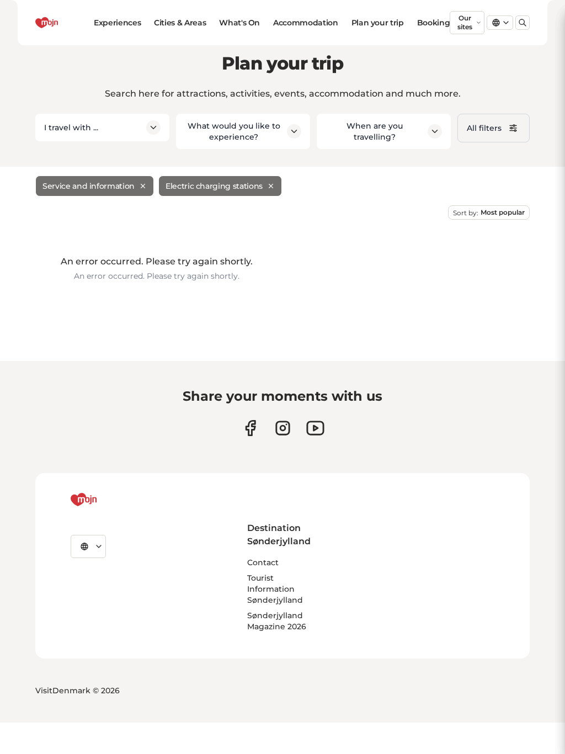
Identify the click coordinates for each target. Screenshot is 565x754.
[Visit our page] (282, 428)
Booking (433, 23)
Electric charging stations (214, 186)
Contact (263, 562)
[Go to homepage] (64, 22)
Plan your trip (377, 23)
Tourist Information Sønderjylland (275, 589)
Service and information (88, 186)
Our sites (464, 22)
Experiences (117, 23)
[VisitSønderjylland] (104, 499)
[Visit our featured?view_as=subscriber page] (315, 428)
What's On (239, 23)
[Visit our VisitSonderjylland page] (250, 428)
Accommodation (305, 23)
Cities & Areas (180, 23)
